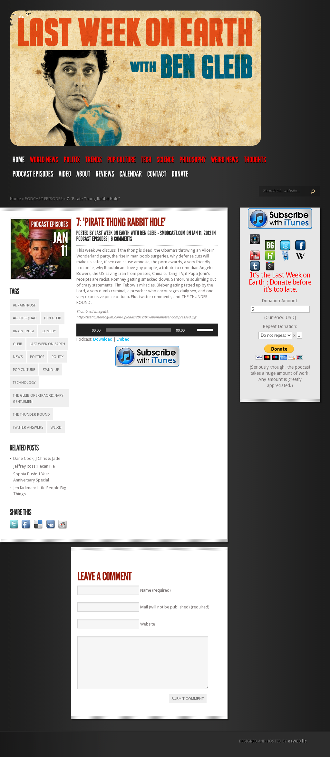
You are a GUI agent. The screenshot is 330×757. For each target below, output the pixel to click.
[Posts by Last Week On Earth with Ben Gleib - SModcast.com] (140, 232)
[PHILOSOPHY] (193, 161)
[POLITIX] (72, 161)
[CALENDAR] (131, 175)
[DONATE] (180, 175)
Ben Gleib (52, 318)
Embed (123, 339)
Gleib (17, 344)
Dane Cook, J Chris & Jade (36, 458)
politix (57, 357)
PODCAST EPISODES (44, 198)
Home (15, 198)
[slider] (206, 329)
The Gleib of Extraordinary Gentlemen (38, 398)
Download (102, 339)
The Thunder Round (31, 414)
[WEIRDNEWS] (225, 161)
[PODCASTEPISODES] (33, 175)
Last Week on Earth (47, 344)
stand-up (51, 370)
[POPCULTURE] (121, 161)
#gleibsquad (25, 318)
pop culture (24, 370)
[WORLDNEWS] (44, 161)
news (18, 357)
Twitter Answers (28, 427)
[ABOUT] (83, 175)
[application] (147, 330)
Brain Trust (23, 331)
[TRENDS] (94, 161)
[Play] (85, 330)
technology (24, 383)
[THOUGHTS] (255, 161)
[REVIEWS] (105, 175)
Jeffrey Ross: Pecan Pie (34, 466)
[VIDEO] (65, 175)
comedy (49, 331)
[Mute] (192, 330)
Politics (37, 357)
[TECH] (146, 161)
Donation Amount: (280, 300)
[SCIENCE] (165, 161)
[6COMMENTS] (121, 238)
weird (56, 427)
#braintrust (24, 305)
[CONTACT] (157, 175)
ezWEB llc (297, 741)
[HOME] (18, 161)
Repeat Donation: (280, 326)
